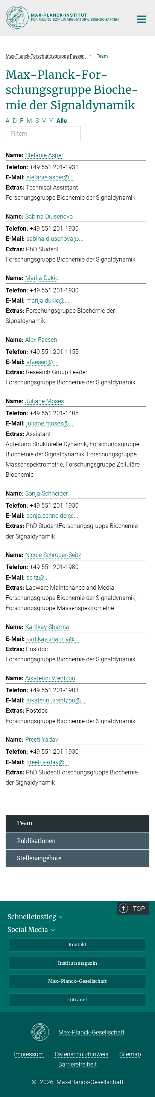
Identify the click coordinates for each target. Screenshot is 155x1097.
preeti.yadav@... (47, 762)
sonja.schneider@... (52, 515)
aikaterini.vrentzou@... (55, 700)
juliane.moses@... (49, 423)
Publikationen (36, 841)
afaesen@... (42, 362)
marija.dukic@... (47, 300)
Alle (61, 120)
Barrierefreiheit (77, 1064)
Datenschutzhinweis (81, 1054)
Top (139, 908)
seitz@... (37, 577)
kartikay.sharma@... (52, 639)
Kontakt (77, 944)
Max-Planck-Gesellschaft (77, 981)
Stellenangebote (39, 858)
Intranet (77, 999)
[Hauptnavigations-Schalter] (141, 19)
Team (24, 823)
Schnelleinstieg (33, 917)
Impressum (29, 1054)
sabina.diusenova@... (55, 238)
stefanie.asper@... (50, 177)
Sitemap (130, 1054)
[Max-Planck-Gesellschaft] (44, 1033)
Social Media (29, 929)
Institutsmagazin (77, 963)
